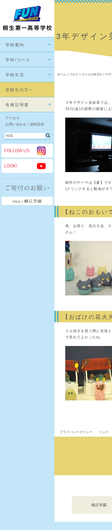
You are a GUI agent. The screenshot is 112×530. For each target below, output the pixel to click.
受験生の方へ (19, 89)
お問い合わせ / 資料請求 (24, 124)
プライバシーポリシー (76, 432)
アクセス (12, 118)
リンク (104, 432)
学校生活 (14, 74)
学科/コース (18, 59)
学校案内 (14, 44)
